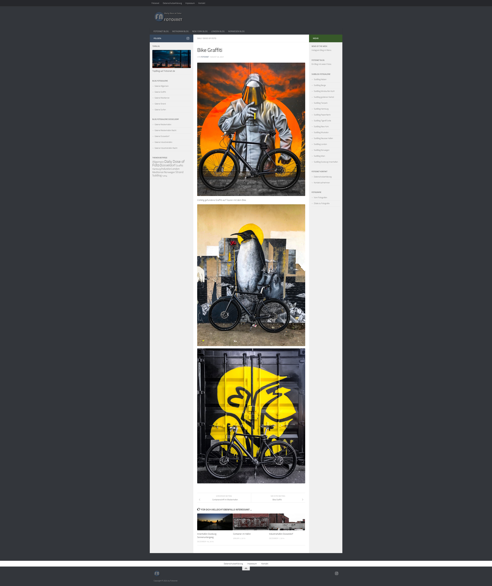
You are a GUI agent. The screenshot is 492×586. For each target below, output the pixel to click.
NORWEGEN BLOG (236, 31)
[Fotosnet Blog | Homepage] (168, 17)
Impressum (190, 3)
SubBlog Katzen (320, 79)
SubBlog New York (321, 126)
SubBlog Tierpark (320, 103)
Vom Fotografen (320, 197)
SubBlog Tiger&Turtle (322, 121)
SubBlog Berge (320, 85)
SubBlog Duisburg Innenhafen (326, 162)
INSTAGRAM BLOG (180, 31)
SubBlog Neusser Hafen (323, 138)
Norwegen (169, 172)
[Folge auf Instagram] (187, 38)
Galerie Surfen (160, 109)
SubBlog (157, 175)
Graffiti (179, 165)
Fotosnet (155, 3)
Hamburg (156, 169)
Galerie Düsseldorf (162, 136)
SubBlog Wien (319, 156)
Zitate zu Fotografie (322, 203)
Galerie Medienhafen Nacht (165, 130)
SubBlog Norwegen (321, 150)
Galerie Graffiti (160, 92)
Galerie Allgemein (162, 86)
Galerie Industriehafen (163, 142)
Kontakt (201, 3)
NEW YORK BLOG (200, 31)
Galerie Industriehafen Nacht (166, 148)
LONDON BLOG (218, 31)
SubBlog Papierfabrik (322, 115)
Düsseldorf (168, 165)
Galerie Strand (160, 104)
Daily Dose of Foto (206, 38)
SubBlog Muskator (321, 132)
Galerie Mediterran (162, 98)
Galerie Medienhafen (163, 124)
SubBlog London (320, 144)
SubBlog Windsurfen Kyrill (324, 91)
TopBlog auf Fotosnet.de (163, 71)
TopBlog (164, 176)
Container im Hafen (242, 534)
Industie (166, 168)
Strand (179, 172)
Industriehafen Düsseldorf (281, 534)
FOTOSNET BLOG (161, 31)
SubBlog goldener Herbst (324, 97)
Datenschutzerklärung (172, 3)
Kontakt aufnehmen (322, 182)
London (175, 168)
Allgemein (158, 162)
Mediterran (158, 172)
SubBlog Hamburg (321, 109)
